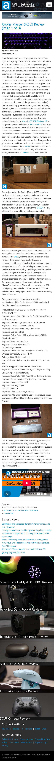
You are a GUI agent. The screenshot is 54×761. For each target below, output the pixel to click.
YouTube (6, 729)
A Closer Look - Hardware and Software (21, 510)
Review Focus (27, 742)
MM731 (40, 208)
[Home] (6, 5)
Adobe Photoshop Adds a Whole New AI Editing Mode (25, 539)
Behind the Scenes (10, 739)
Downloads (14, 742)
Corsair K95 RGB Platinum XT (34, 121)
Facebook (16, 729)
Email (44, 729)
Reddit (37, 729)
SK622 (27, 146)
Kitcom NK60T (36, 124)
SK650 (25, 152)
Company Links (26, 739)
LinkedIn (28, 729)
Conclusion (8, 513)
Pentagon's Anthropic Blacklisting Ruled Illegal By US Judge (27, 530)
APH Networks (23, 4)
